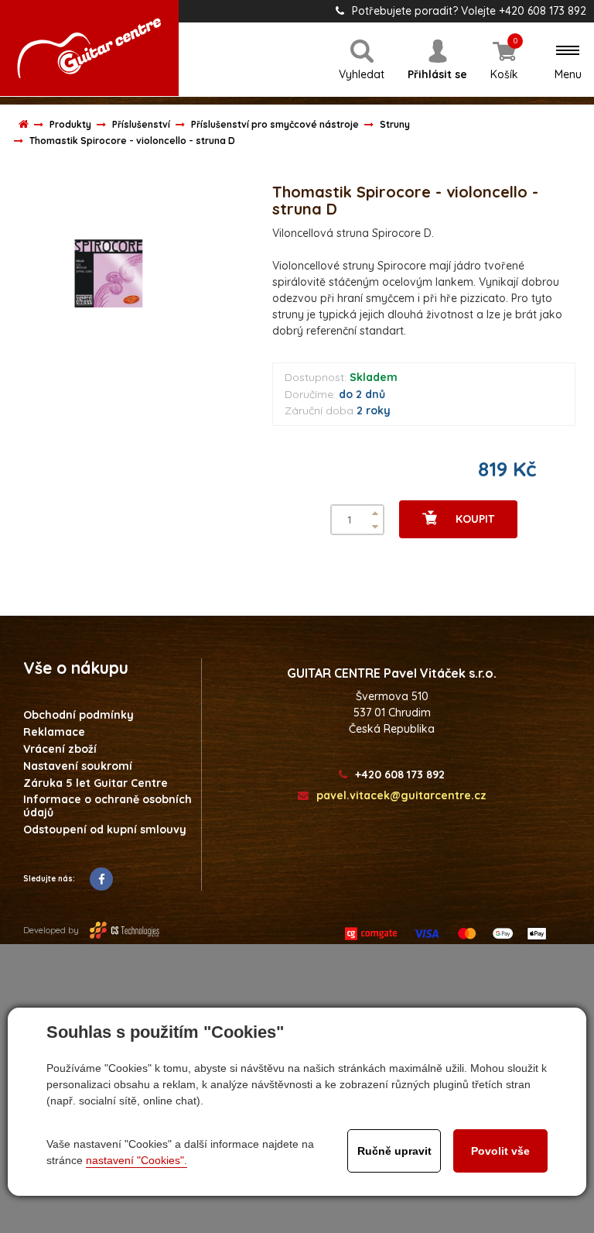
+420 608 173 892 (400, 774)
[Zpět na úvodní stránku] (89, 48)
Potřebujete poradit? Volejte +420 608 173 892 (469, 11)
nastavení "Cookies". (136, 1160)
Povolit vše (500, 1151)
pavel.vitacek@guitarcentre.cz (401, 795)
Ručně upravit (394, 1151)
